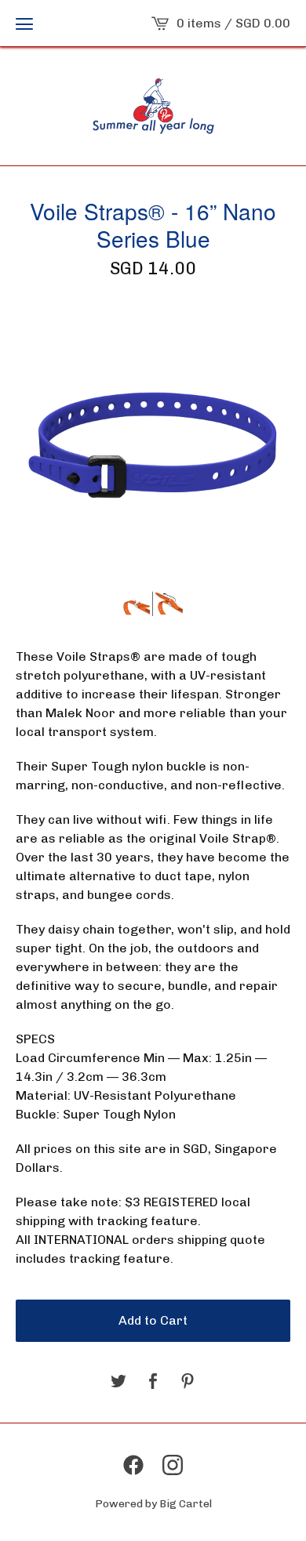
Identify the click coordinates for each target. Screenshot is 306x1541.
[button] (24, 23)
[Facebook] (133, 1465)
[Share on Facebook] (153, 1382)
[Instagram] (172, 1465)
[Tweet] (118, 1382)
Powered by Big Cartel (153, 1503)
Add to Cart (153, 1320)
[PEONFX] (153, 106)
